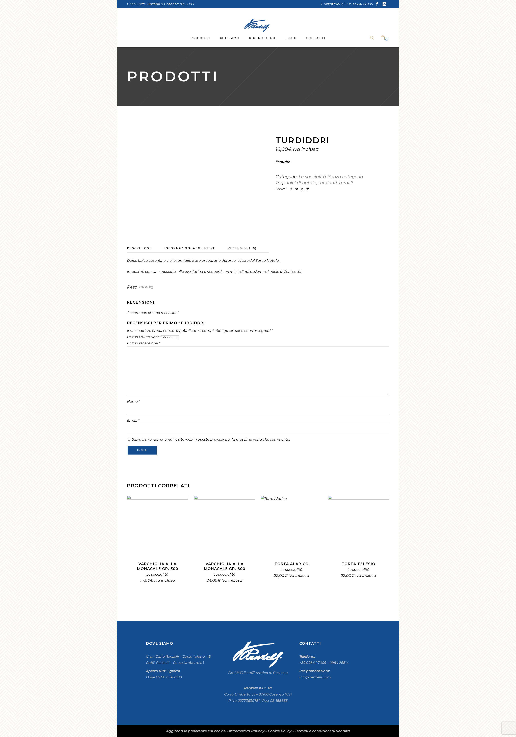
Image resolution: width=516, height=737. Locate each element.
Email (133, 420)
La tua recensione (143, 343)
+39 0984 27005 (359, 4)
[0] (383, 38)
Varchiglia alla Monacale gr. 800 (224, 566)
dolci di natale (300, 182)
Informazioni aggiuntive (189, 248)
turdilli (346, 182)
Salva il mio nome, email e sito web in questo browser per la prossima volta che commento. (211, 439)
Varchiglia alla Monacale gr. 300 (157, 566)
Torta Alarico (292, 564)
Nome (133, 402)
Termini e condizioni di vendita (322, 731)
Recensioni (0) (242, 248)
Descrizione (139, 248)
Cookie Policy (279, 731)
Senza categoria (345, 176)
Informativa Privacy (246, 731)
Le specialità (312, 176)
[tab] (145, 248)
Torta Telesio (358, 564)
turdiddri (327, 182)
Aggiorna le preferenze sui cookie (196, 731)
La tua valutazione (144, 337)
